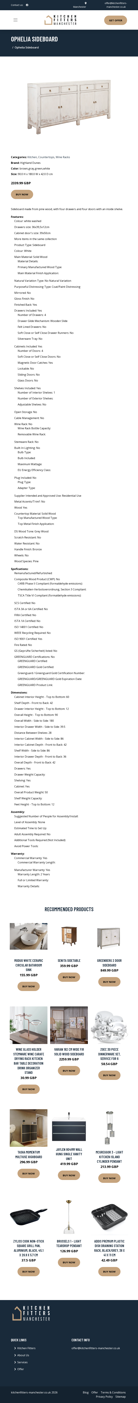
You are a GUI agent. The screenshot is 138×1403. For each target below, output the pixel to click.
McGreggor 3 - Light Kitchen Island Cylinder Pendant (109, 1156)
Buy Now (22, 194)
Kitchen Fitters (26, 1348)
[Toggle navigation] (15, 20)
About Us (23, 1355)
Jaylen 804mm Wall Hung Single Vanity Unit (69, 1154)
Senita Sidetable (69, 960)
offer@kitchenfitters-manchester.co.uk (96, 1348)
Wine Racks (63, 157)
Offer (20, 1369)
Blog (86, 1392)
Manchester (79, 6)
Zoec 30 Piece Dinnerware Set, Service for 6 (109, 1054)
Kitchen (32, 157)
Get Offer (115, 20)
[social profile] (27, 5)
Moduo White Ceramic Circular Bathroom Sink (28, 965)
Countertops (46, 157)
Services (22, 1362)
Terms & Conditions (113, 1392)
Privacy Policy (104, 1396)
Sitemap (120, 1396)
